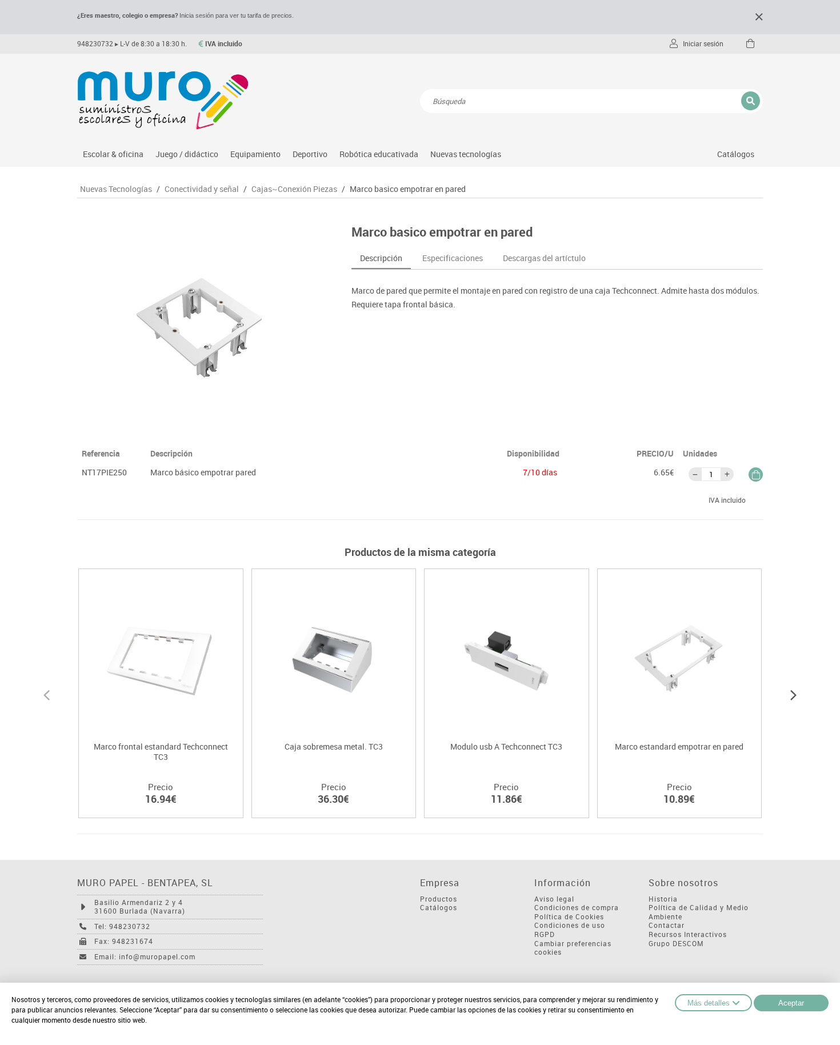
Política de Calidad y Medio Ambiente (699, 912)
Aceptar (791, 1003)
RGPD (544, 934)
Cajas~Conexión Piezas (294, 189)
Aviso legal (554, 899)
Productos (438, 899)
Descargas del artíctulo (544, 258)
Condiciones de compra (576, 907)
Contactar (667, 925)
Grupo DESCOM (676, 943)
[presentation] (46, 693)
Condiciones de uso (569, 925)
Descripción (381, 258)
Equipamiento (255, 154)
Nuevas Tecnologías (116, 189)
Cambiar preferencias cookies (572, 948)
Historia (663, 899)
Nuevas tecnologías (465, 154)
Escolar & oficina (113, 154)
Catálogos (735, 154)
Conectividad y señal (202, 189)
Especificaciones (452, 258)
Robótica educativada (378, 154)
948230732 (95, 43)
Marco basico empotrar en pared (408, 189)
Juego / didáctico (186, 154)
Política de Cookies (569, 916)
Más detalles (708, 1003)
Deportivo (310, 154)
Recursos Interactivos (688, 934)
